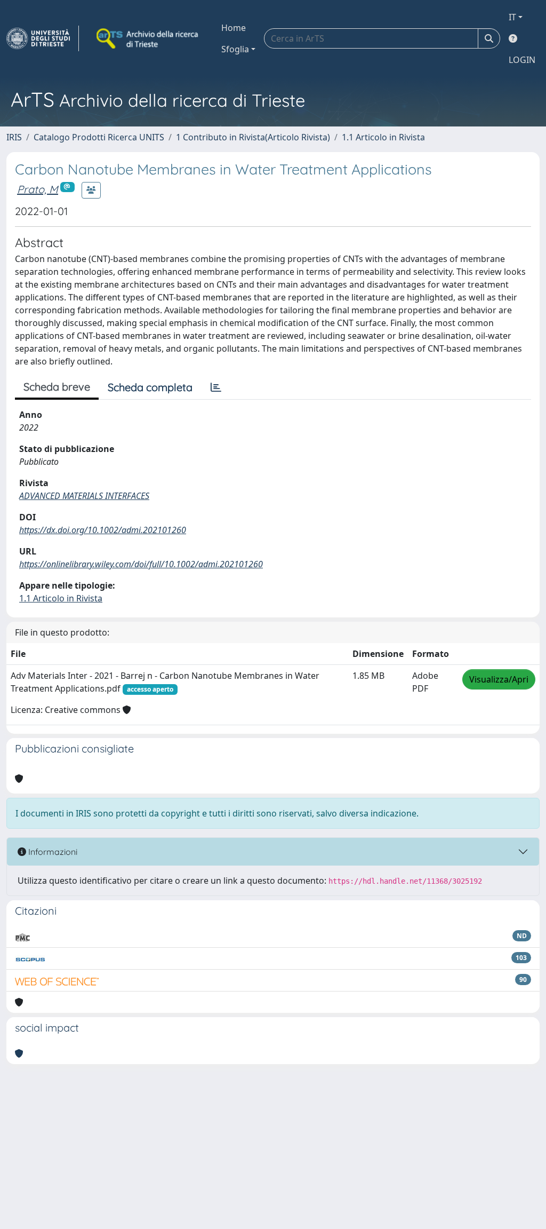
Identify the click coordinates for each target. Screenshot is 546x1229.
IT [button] (512, 17)
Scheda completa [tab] (150, 387)
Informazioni (51, 851)
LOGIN (522, 60)
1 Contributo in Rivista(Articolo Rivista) (253, 137)
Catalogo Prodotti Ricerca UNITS (99, 137)
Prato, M (37, 189)
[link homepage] (42, 38)
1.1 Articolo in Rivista (383, 137)
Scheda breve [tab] (56, 386)
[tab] (216, 387)
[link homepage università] (148, 38)
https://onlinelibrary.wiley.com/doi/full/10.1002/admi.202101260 (141, 564)
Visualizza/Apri (498, 679)
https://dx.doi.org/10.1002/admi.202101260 (102, 530)
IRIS (14, 137)
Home (233, 28)
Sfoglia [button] (235, 49)
